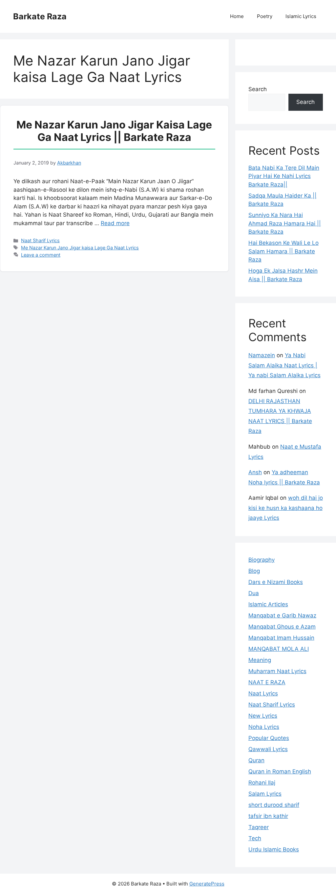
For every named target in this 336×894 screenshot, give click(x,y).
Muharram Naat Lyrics (277, 671)
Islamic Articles (268, 604)
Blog (254, 571)
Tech (254, 838)
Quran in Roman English (279, 771)
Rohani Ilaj (261, 782)
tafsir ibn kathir (268, 816)
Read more (115, 223)
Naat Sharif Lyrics (40, 240)
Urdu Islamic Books (273, 849)
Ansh (255, 472)
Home (237, 16)
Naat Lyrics (263, 693)
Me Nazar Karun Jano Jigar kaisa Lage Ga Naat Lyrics (80, 247)
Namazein (261, 355)
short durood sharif (273, 805)
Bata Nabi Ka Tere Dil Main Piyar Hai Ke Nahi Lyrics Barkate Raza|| (283, 176)
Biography (261, 559)
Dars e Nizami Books (275, 582)
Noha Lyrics (263, 727)
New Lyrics (262, 715)
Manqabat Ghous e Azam (282, 626)
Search (257, 89)
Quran (256, 760)
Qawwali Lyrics (268, 749)
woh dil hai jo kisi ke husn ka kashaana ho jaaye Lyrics (285, 508)
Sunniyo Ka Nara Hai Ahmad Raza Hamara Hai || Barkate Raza (284, 223)
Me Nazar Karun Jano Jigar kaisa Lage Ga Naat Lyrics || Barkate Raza (114, 131)
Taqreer (258, 827)
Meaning (259, 660)
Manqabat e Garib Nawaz (282, 615)
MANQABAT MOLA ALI (278, 649)
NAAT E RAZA (266, 682)
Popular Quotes (268, 738)
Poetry (264, 16)
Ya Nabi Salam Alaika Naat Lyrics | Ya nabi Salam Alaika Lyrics (284, 365)
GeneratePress (206, 884)
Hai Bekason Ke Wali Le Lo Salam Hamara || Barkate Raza (283, 251)
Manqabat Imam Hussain (281, 637)
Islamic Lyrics (300, 16)
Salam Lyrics (265, 793)
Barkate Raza (40, 16)
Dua (253, 593)
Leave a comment (40, 255)
